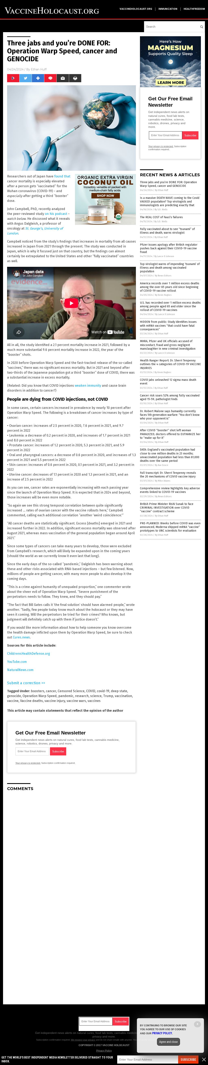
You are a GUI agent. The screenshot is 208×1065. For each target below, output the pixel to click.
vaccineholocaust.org (136, 9)
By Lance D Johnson (164, 256)
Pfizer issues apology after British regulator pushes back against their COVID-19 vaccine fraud (168, 248)
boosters (37, 691)
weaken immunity (88, 385)
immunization (167, 9)
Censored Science (71, 691)
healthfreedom (194, 9)
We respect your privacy (83, 1040)
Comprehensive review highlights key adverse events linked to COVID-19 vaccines (170, 490)
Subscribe (188, 1060)
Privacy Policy (104, 1050)
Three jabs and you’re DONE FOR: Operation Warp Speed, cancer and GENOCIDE (168, 184)
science (96, 696)
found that (62, 176)
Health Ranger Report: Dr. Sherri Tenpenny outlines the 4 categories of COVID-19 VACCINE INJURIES (170, 364)
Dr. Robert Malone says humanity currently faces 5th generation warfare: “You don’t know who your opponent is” (169, 414)
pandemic (65, 696)
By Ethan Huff (161, 190)
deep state (119, 691)
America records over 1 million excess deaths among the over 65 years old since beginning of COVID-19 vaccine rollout (169, 287)
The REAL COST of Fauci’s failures (161, 217)
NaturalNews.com (20, 670)
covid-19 (103, 691)
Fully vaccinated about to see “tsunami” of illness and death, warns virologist (167, 230)
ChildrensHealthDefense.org (28, 654)
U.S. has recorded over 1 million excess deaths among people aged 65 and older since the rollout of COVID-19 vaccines (170, 306)
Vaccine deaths (31, 701)
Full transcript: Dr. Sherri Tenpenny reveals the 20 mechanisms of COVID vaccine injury (168, 474)
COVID (90, 691)
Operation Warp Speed (40, 696)
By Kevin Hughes (163, 295)
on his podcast (56, 214)
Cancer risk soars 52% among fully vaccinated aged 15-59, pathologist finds (169, 397)
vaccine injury (54, 701)
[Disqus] (71, 845)
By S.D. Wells (161, 209)
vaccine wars (76, 701)
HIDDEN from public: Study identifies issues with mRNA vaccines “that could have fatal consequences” (168, 325)
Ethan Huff (39, 69)
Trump (108, 696)
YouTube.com (17, 662)
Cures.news (21, 637)
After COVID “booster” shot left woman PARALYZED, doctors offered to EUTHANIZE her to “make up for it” (170, 434)
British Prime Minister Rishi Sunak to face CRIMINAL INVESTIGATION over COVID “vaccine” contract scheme (166, 507)
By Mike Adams (162, 480)
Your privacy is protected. (28, 763)
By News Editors (163, 275)
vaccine (12, 701)
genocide (14, 696)
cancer (51, 691)
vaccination (123, 696)
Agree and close (168, 1041)
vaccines (94, 701)
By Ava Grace (161, 465)
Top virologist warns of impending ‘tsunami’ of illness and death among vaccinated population (170, 267)
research (82, 696)
